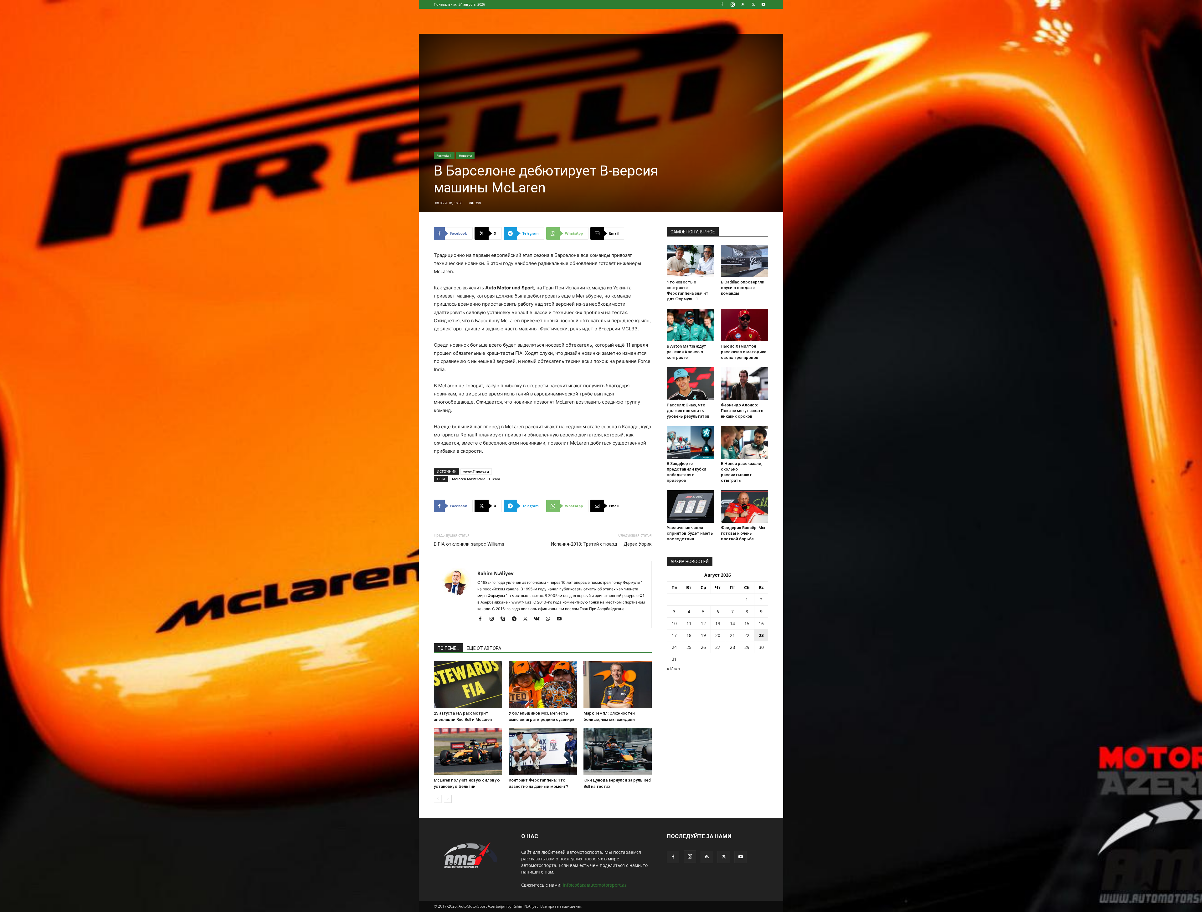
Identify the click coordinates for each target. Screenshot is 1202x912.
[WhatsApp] (550, 619)
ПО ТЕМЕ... (448, 648)
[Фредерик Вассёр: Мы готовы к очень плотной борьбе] (744, 506)
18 (688, 635)
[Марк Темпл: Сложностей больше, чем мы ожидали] (617, 684)
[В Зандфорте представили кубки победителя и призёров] (690, 442)
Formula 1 (444, 155)
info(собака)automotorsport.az (595, 885)
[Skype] (505, 619)
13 (717, 623)
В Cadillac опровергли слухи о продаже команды (742, 288)
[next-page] (448, 799)
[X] (753, 4)
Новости (465, 155)
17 (674, 635)
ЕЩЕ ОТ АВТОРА (484, 648)
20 (717, 635)
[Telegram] (516, 619)
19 (703, 635)
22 (746, 635)
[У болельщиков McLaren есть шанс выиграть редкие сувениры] (543, 684)
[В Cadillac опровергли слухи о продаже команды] (744, 261)
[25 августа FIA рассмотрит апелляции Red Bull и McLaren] (468, 684)
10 (674, 623)
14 (732, 623)
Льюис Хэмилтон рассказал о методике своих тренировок (743, 352)
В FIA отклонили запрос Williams (469, 544)
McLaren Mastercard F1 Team (476, 478)
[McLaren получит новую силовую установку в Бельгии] (468, 751)
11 (688, 623)
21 (732, 635)
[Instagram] (732, 4)
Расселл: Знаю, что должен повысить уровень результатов (688, 411)
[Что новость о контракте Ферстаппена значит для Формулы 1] (690, 261)
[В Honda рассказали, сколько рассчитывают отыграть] (744, 442)
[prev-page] (438, 799)
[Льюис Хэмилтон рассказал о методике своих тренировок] (744, 325)
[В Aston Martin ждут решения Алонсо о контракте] (690, 325)
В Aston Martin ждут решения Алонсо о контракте (686, 352)
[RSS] (742, 4)
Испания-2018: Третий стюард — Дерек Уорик (601, 544)
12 (703, 623)
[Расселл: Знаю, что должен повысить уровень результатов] (690, 383)
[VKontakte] (539, 619)
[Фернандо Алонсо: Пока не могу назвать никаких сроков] (744, 383)
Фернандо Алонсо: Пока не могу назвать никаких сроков (742, 411)
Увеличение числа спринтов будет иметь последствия (690, 533)
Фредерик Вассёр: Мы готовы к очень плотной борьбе (743, 533)
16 (761, 623)
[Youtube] (763, 4)
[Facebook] (722, 4)
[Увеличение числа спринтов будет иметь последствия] (690, 506)
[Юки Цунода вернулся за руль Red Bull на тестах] (617, 751)
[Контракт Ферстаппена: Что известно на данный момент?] (543, 751)
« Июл (673, 668)
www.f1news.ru (476, 471)
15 (746, 623)
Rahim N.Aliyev (495, 573)
